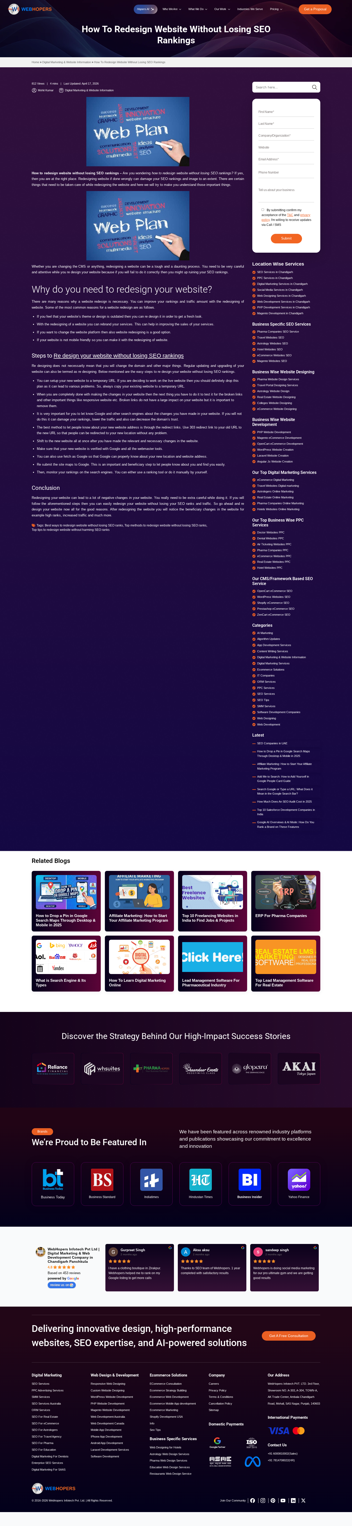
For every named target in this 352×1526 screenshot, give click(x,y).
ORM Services (41, 1410)
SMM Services (41, 1396)
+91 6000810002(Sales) (283, 1453)
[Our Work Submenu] (229, 9)
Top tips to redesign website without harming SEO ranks (71, 530)
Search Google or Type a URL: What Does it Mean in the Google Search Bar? (285, 791)
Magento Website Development (110, 1410)
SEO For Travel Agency (47, 1436)
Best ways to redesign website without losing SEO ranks (84, 525)
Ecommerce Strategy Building (168, 1390)
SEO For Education (44, 1449)
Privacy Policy (218, 1390)
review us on (59, 1285)
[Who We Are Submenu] (180, 9)
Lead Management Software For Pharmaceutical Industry (211, 982)
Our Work (220, 9)
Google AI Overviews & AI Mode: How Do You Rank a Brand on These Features (285, 824)
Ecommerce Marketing (164, 1410)
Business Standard (102, 1197)
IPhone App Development (106, 1436)
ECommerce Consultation (166, 1383)
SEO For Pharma (42, 1443)
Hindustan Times (201, 1197)
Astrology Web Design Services (169, 1454)
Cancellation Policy (220, 1403)
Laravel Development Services (110, 1449)
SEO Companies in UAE (272, 743)
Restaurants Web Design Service (170, 1473)
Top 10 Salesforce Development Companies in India (286, 812)
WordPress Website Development (112, 1396)
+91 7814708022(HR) (281, 1460)
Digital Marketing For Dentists (50, 1456)
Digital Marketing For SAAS (48, 1469)
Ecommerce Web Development (169, 1396)
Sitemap (214, 1410)
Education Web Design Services (170, 1467)
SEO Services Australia (46, 1403)
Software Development (105, 1456)
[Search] (314, 87)
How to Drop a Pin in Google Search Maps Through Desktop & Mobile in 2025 (283, 753)
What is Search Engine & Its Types (61, 982)
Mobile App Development (106, 1429)
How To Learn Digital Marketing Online (137, 982)
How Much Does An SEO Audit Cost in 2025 (284, 801)
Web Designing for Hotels (165, 1447)
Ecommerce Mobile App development (173, 1403)
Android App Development (107, 1443)
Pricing (274, 9)
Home (35, 62)
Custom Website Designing (107, 1390)
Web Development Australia (108, 1416)
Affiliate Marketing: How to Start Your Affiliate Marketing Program (284, 766)
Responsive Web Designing (108, 1383)
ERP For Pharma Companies (281, 915)
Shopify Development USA (166, 1416)
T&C (290, 215)
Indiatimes (151, 1197)
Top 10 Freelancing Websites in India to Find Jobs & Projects (210, 917)
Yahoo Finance (298, 1197)
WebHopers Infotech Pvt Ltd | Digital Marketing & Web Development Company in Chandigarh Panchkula (73, 1255)
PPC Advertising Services (48, 1390)
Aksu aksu (201, 1250)
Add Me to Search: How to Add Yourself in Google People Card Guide (283, 779)
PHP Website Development (107, 1403)
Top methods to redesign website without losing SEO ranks (165, 525)
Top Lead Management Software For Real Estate (284, 982)
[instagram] (262, 1500)
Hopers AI (143, 9)
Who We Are (170, 9)
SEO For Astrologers (45, 1429)
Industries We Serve (250, 9)
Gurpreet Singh (133, 1250)
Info (152, 1423)
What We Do (196, 9)
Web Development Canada (107, 1423)
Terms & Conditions (221, 1396)
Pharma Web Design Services (168, 1460)
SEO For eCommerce (45, 1423)
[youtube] (282, 1500)
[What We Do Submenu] (206, 9)
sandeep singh (277, 1250)
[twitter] (303, 1500)
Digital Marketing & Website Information (66, 62)
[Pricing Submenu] (281, 9)
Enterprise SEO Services (47, 1462)
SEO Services (40, 1383)
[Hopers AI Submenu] (152, 9)
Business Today (53, 1197)
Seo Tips (155, 1429)
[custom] (252, 1500)
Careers (214, 1383)
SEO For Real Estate (45, 1416)
